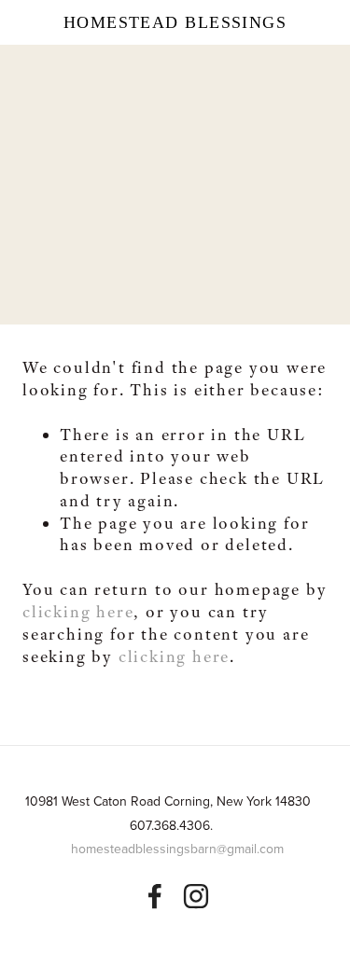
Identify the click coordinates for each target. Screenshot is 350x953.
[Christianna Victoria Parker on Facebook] (155, 896)
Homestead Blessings (175, 22)
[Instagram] (196, 896)
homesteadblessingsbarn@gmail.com (177, 848)
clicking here (77, 611)
